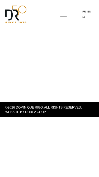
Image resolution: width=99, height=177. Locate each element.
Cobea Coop (35, 112)
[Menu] (63, 14)
